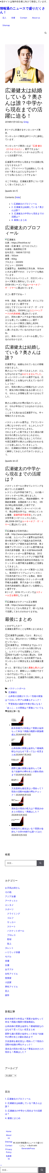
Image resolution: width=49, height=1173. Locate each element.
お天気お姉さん (12, 888)
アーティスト (11, 900)
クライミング (13, 913)
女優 (7, 965)
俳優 (13, 18)
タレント (9, 948)
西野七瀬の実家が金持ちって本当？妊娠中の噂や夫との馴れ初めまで (27, 771)
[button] (45, 33)
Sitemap (6, 25)
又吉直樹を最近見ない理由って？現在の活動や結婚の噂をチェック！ (27, 791)
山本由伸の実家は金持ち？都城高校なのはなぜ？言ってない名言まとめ (27, 751)
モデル (8, 956)
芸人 (4, 18)
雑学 (7, 995)
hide (18, 197)
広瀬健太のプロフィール (24, 204)
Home (8, 1131)
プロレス (11, 935)
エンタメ (9, 905)
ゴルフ (10, 918)
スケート (11, 926)
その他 (8, 892)
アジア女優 (10, 896)
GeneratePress (28, 1148)
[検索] (40, 863)
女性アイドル (11, 973)
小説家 (8, 982)
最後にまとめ (19, 220)
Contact (23, 18)
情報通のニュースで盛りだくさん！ (22, 10)
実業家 (8, 978)
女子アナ (9, 969)
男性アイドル (11, 986)
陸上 (9, 943)
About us (36, 18)
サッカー (11, 922)
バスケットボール (17, 688)
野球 (9, 939)
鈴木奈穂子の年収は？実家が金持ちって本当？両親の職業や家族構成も (27, 731)
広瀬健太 (12, 692)
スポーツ (9, 909)
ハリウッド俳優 (12, 952)
